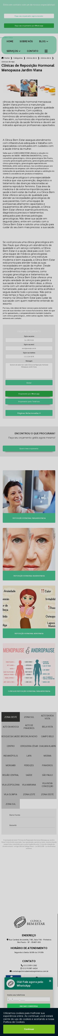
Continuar (29, 1029)
